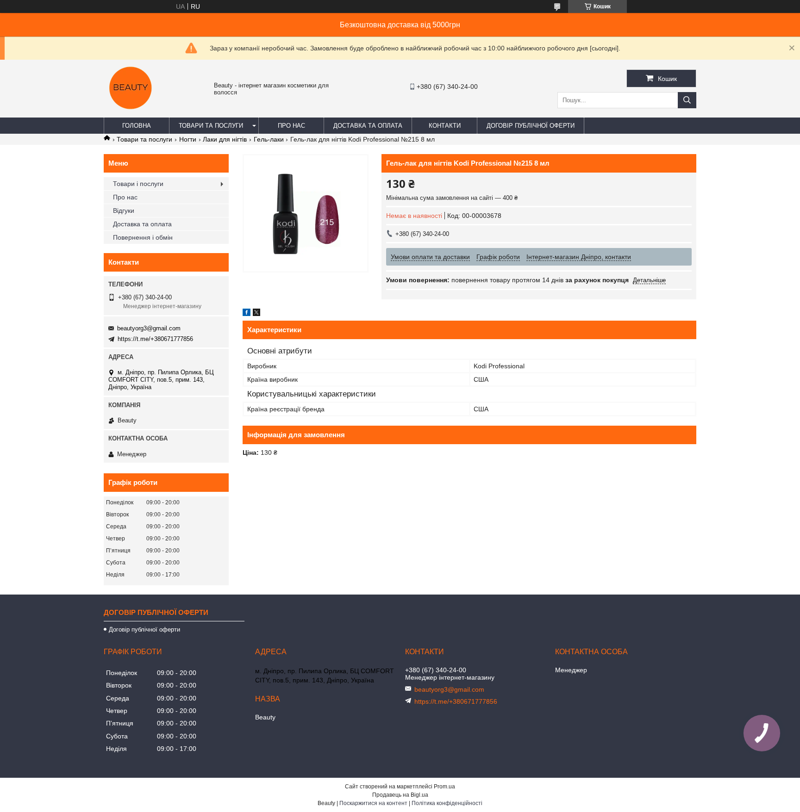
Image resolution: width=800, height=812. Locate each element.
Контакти (445, 125)
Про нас (291, 125)
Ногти (187, 139)
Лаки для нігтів (225, 139)
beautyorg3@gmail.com (149, 328)
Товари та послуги (211, 125)
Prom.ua (444, 786)
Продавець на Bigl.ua (400, 795)
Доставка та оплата (367, 125)
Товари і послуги (138, 183)
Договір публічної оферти (531, 125)
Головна (136, 125)
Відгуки (123, 210)
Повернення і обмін (143, 237)
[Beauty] (131, 113)
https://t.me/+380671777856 (155, 338)
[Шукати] (687, 100)
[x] (256, 313)
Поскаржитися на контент (373, 803)
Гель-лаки (269, 139)
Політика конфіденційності (447, 803)
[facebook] (246, 313)
